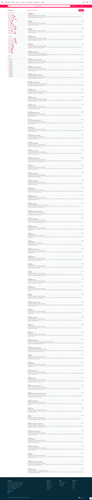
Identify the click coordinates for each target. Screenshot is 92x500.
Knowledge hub (29, 2)
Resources (48, 489)
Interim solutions (49, 483)
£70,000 (11, 65)
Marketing (74, 483)
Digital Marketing (12, 16)
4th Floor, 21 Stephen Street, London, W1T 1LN (15, 482)
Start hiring (48, 482)
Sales (11, 30)
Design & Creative (12, 29)
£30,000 (11, 59)
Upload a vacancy (37, 2)
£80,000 (11, 67)
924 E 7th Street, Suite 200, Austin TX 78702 (15, 485)
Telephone (9, 488)
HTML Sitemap (28, 497)
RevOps (73, 486)
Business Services (12, 38)
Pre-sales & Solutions (13, 33)
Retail (11, 48)
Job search (43, 2)
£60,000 (11, 64)
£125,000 (11, 71)
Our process (49, 485)
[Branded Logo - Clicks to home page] (2, 2)
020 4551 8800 (14, 488)
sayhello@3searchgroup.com (14, 487)
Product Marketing (12, 26)
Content (11, 20)
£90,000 (11, 68)
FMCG (11, 44)
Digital (73, 482)
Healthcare (11, 47)
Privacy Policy (61, 483)
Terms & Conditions (62, 482)
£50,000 (11, 62)
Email (8, 487)
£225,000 (11, 76)
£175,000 (11, 74)
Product (73, 485)
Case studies (23, 2)
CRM (11, 23)
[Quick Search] (85, 2)
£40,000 (11, 61)
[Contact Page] (83, 2)
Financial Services (12, 41)
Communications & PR (13, 19)
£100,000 (11, 70)
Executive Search (49, 486)
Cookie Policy (61, 485)
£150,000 (11, 73)
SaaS (11, 51)
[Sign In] (87, 2)
